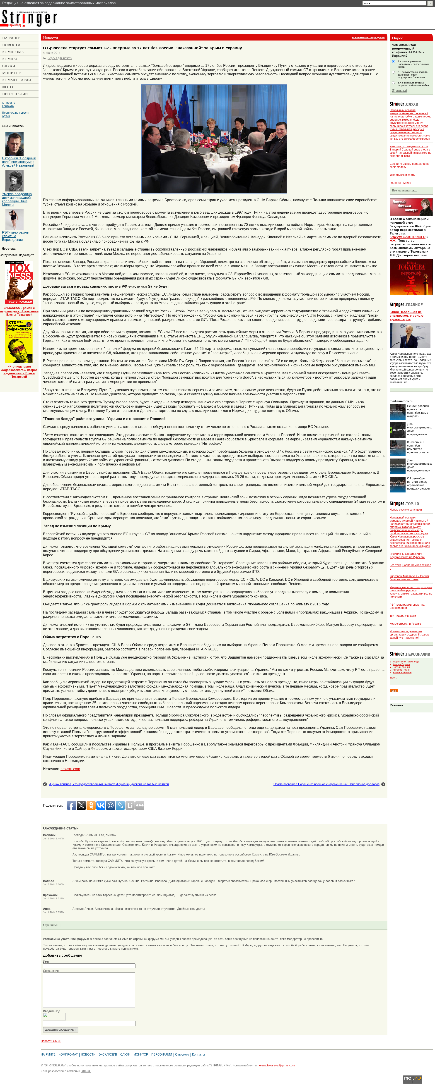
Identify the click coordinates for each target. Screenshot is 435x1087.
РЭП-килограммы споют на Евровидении (15, 236)
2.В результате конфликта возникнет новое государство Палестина (413, 75)
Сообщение (51, 970)
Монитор (140, 1054)
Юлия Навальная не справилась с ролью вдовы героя (406, 315)
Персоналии (161, 1054)
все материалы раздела (368, 37)
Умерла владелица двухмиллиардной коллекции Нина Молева (17, 199)
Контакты (8, 106)
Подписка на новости (15, 112)
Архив (6, 116)
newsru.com (70, 769)
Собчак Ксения (401, 667)
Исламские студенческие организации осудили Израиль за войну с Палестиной (409, 634)
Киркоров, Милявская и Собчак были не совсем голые (409, 578)
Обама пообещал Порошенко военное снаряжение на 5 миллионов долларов (326, 784)
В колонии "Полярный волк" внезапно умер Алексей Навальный (19, 161)
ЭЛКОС (86, 1071)
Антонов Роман (401, 669)
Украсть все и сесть (402, 175)
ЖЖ (393, 240)
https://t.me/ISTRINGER (407, 237)
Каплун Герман (401, 664)
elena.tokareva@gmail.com (277, 1065)
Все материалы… (404, 190)
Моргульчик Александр (406, 661)
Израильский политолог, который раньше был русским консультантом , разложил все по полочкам (411, 592)
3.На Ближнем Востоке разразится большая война (413, 84)
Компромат (68, 1054)
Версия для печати (60, 58)
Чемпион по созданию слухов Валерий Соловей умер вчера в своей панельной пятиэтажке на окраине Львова (410, 151)
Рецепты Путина (400, 182)
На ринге (48, 1054)
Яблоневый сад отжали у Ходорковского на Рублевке (407, 555)
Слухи (125, 1054)
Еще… (393, 677)
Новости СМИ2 (51, 1041)
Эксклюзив (108, 1054)
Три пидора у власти (403, 615)
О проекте (8, 102)
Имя (46, 961)
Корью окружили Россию (405, 623)
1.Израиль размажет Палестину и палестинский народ (413, 64)
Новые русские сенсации (406, 509)
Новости (88, 1054)
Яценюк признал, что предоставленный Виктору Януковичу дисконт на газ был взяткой (109, 784)
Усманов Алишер (402, 672)
